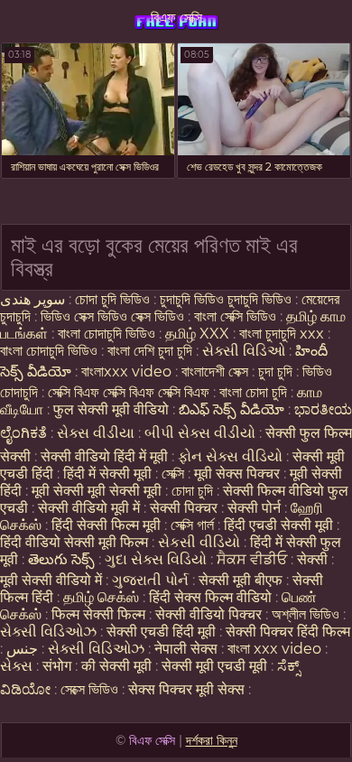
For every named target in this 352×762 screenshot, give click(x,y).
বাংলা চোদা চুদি (255, 392)
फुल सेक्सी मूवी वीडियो (111, 409)
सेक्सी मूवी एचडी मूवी (214, 665)
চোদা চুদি (194, 490)
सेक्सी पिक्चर (185, 507)
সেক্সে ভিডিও (89, 689)
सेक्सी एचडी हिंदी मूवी (163, 631)
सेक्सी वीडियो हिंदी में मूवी (106, 456)
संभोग (56, 665)
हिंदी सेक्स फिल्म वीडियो (212, 597)
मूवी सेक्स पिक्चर (237, 473)
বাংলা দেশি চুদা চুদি (149, 350)
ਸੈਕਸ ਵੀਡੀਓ (252, 559)
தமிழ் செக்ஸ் (101, 597)
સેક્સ (16, 665)
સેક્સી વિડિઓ (243, 350)
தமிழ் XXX (197, 333)
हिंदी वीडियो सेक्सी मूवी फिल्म (74, 542)
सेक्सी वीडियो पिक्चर (210, 614)
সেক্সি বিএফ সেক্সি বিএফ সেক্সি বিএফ (128, 392)
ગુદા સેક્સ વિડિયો (156, 559)
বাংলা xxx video (274, 648)
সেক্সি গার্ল (192, 525)
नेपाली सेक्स (186, 648)
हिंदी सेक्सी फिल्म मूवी (106, 525)
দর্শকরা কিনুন (211, 740)
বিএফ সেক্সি (176, 17)
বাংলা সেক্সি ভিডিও (237, 316)
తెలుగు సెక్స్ (61, 559)
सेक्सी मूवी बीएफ (241, 580)
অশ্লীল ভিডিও (305, 614)
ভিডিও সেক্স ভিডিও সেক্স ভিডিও (112, 316)
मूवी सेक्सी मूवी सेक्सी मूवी (98, 490)
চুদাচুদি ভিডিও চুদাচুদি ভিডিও (226, 299)
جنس (22, 648)
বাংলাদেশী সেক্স (216, 371)
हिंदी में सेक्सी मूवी (109, 473)
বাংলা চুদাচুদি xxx (283, 333)
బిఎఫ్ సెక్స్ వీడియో (231, 409)
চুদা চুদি (275, 371)
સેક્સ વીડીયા (95, 432)
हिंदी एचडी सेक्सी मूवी (278, 525)
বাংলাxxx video (126, 371)
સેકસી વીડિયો (199, 542)
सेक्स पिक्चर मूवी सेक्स (186, 689)
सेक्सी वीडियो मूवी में (91, 507)
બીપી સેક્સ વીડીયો (199, 432)
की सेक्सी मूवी (118, 665)
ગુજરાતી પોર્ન (150, 580)
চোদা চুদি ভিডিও (112, 299)
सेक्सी (312, 559)
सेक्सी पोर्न (254, 507)
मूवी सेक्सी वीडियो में (53, 580)
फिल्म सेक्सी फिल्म (98, 614)
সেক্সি (175, 473)
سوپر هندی (32, 299)
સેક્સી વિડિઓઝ (48, 631)
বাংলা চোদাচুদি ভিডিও (108, 333)
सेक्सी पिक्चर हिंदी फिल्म (288, 631)
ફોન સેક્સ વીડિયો (230, 456)
